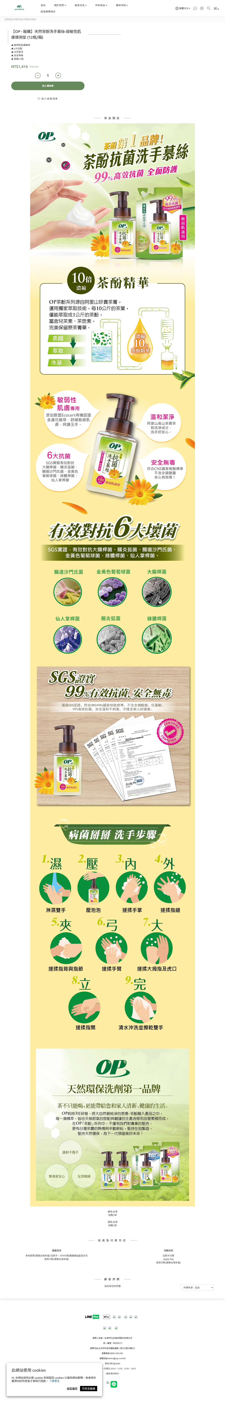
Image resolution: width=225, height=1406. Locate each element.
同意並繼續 (88, 1388)
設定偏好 (72, 1388)
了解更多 (54, 1381)
